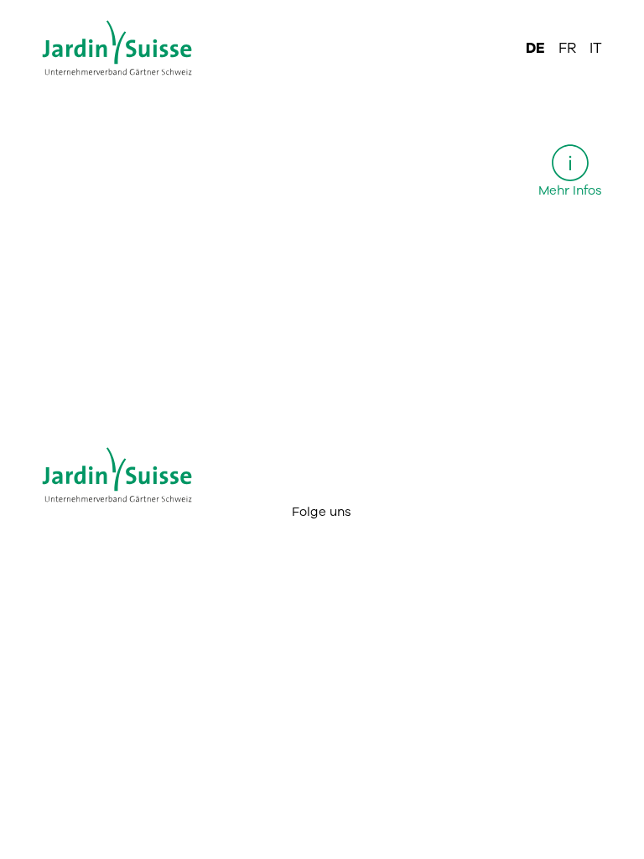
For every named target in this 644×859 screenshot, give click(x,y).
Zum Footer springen (322, 13)
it (595, 48)
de (535, 48)
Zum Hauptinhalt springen (322, 13)
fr (567, 48)
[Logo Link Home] (129, 48)
